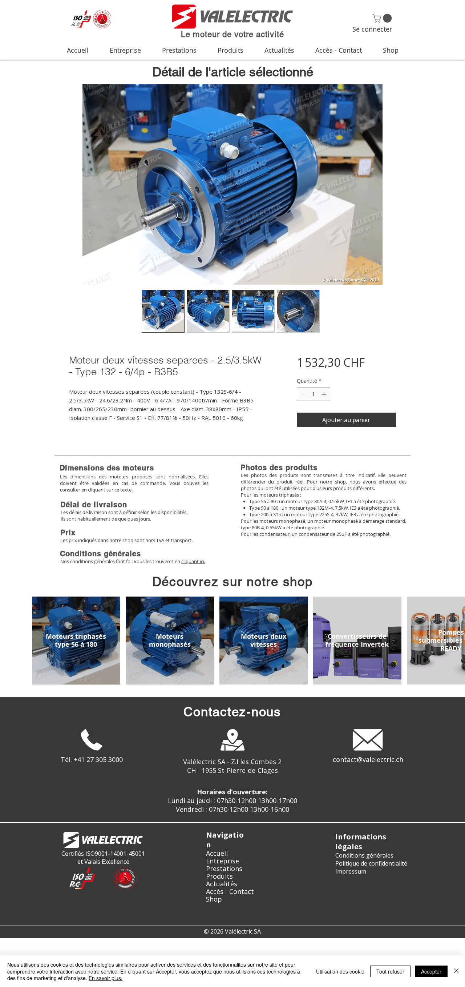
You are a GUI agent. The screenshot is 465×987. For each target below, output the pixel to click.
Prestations (224, 868)
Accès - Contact (230, 891)
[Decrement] (302, 394)
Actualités (221, 884)
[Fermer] (456, 971)
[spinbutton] (313, 394)
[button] (383, 18)
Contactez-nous (232, 711)
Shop (214, 899)
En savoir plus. (105, 978)
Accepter (431, 971)
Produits (219, 876)
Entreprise (222, 861)
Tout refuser (390, 971)
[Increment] (324, 394)
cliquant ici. (193, 561)
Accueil (217, 853)
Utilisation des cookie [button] (340, 971)
